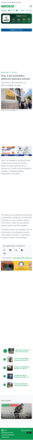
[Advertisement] (16, 50)
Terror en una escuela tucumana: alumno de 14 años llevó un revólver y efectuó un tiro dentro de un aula (16, 415)
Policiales (6, 405)
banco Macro (17, 258)
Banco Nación (26, 258)
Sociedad (6, 72)
